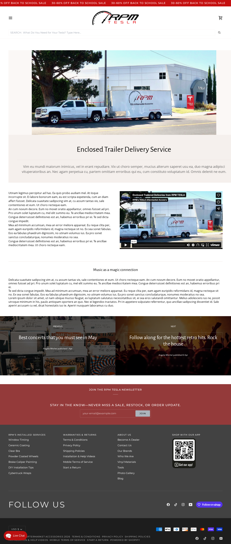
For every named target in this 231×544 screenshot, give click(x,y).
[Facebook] (168, 504)
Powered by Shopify (125, 540)
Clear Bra (14, 450)
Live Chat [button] (19, 535)
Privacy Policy (71, 445)
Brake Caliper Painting (22, 461)
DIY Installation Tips (20, 467)
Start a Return (72, 467)
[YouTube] (191, 504)
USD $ (15, 529)
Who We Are (126, 456)
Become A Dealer (129, 439)
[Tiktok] (176, 504)
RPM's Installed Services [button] (26, 434)
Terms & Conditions (75, 439)
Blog (120, 478)
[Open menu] (13, 17)
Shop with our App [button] (186, 434)
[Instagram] (183, 504)
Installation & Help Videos (79, 456)
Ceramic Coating (19, 445)
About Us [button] (124, 434)
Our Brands (125, 450)
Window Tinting (18, 439)
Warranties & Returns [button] (79, 434)
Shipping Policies (74, 450)
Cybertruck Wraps (19, 473)
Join (143, 413)
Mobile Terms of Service (78, 461)
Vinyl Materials (127, 461)
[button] (15, 535)
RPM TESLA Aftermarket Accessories (37, 536)
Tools (121, 467)
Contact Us (124, 445)
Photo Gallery (126, 473)
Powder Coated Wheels (23, 456)
